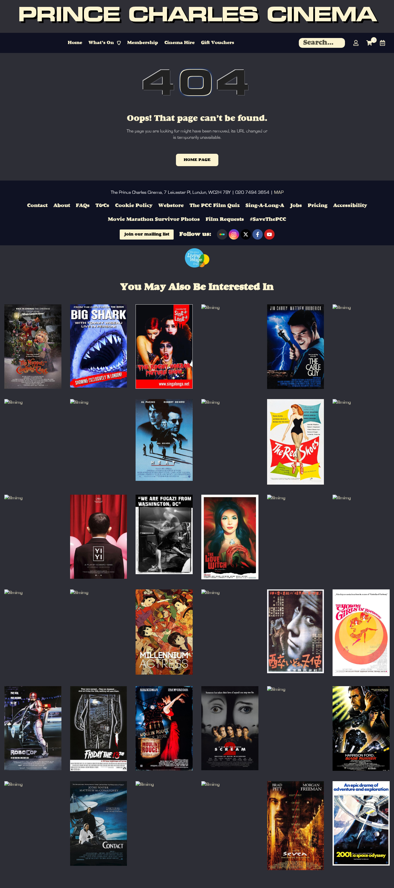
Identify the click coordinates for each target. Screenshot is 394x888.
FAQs (83, 205)
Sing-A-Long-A (264, 205)
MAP (279, 192)
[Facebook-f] (257, 234)
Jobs (296, 205)
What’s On (101, 43)
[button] (105, 43)
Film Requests (225, 219)
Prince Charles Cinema (197, 16)
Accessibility (350, 205)
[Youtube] (269, 234)
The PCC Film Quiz (215, 205)
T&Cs (102, 205)
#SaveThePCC (268, 219)
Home (75, 43)
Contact (37, 205)
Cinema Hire (179, 43)
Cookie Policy (134, 205)
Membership (142, 43)
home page (197, 160)
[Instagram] (234, 234)
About (61, 205)
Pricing (317, 205)
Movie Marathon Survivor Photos (154, 219)
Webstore (171, 205)
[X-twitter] (246, 234)
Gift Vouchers (217, 43)
